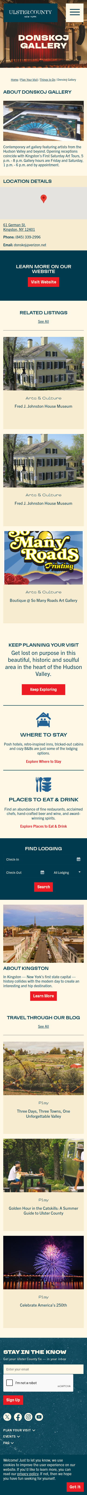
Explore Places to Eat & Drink (43, 826)
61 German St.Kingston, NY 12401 (19, 227)
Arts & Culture (43, 398)
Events (9, 1436)
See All (43, 321)
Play (44, 1102)
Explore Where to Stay (43, 761)
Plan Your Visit (29, 79)
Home (14, 79)
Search (43, 887)
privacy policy (28, 1473)
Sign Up (13, 1400)
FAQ (6, 1443)
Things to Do (47, 79)
